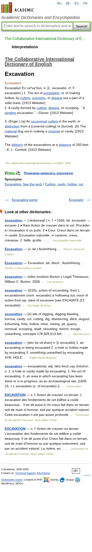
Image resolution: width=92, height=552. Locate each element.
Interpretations (25, 47)
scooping (39, 98)
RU (59, 3)
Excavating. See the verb (23, 184)
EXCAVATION (15, 395)
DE (68, 3)
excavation (13, 220)
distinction (12, 126)
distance (65, 145)
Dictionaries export (12, 479)
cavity (61, 184)
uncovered (39, 121)
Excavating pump (25, 200)
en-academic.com (18, 7)
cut (81, 184)
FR (85, 3)
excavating (51, 93)
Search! (82, 26)
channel (54, 131)
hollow (72, 184)
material (11, 131)
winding (10, 113)
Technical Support (25, 473)
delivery (17, 145)
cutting (25, 98)
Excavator (76, 200)
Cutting (50, 184)
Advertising (43, 473)
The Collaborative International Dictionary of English (46, 39)
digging (56, 98)
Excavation (14, 249)
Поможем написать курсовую (48, 173)
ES (77, 3)
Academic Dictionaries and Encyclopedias (40, 17)
